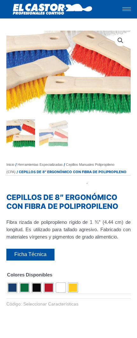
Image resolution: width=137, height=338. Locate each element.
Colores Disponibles (29, 274)
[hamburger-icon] (126, 9)
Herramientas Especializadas (40, 164)
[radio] (12, 287)
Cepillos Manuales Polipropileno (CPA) (46, 181)
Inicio (10, 164)
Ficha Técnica (30, 254)
